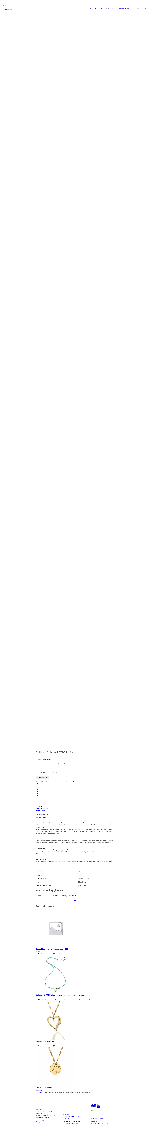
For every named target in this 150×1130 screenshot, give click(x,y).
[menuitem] (94, 9)
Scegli (41, 1000)
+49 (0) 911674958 (44, 1120)
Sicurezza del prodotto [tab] (41, 810)
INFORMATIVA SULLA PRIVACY (99, 1124)
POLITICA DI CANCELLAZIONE (71, 1122)
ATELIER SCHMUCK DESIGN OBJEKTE (46, 1115)
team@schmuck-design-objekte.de (46, 1124)
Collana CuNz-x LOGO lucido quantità (45, 773)
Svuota (59, 768)
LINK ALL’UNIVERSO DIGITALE (99, 1120)
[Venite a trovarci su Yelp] (38, 795)
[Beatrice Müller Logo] (7, 9)
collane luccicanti (67, 782)
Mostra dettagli (58, 953)
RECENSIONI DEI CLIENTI (98, 1118)
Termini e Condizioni (68, 1120)
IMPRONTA (94, 1122)
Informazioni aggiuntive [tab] (42, 808)
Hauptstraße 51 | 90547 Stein (43, 1117)
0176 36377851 (45, 1122)
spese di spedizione (48, 759)
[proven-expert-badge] (94, 1110)
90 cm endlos (71, 895)
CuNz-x (60, 782)
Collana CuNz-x (76, 782)
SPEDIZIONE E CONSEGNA (70, 1124)
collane (53, 782)
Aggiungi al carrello (42, 777)
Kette (39, 764)
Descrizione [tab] (39, 806)
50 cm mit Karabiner (59, 895)
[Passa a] (140, 9)
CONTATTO (66, 1114)
